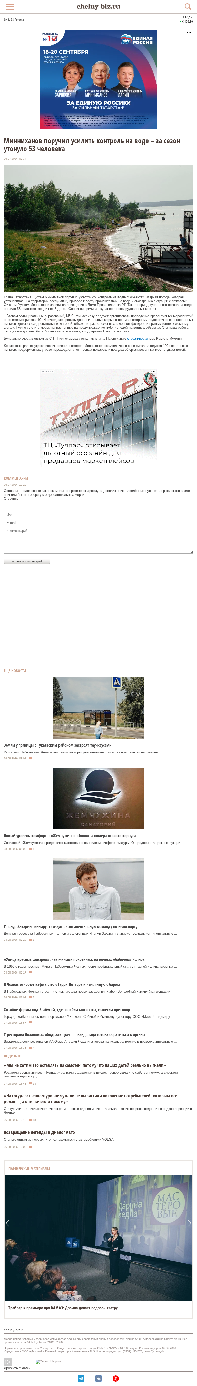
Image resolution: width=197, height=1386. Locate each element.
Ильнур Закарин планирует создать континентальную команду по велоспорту (70, 926)
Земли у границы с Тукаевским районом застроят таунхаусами (58, 745)
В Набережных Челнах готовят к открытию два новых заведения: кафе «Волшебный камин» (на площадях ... (89, 991)
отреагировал (137, 338)
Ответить (11, 498)
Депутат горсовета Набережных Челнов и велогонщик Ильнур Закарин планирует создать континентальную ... (90, 933)
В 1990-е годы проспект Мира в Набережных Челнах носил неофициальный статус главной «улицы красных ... (90, 966)
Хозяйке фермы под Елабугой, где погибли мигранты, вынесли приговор (67, 1009)
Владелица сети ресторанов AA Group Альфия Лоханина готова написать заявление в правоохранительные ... (90, 1041)
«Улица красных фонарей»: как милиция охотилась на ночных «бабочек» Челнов (74, 959)
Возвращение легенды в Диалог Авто (39, 1132)
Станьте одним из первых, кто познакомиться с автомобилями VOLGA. (59, 1139)
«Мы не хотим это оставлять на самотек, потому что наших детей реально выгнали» (85, 1065)
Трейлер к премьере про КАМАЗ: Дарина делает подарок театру (63, 1308)
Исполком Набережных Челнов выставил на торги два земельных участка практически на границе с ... (84, 752)
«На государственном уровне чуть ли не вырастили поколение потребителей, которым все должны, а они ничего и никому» (90, 1098)
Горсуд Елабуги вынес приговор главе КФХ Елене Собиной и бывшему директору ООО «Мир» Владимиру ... (89, 1017)
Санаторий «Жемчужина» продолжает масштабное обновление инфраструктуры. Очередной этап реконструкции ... (94, 843)
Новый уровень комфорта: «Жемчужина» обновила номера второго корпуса (70, 836)
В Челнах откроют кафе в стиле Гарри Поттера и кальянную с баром (62, 984)
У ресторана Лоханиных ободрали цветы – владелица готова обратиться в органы (74, 1034)
